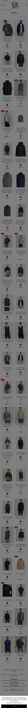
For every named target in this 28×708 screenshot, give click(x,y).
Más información (10, 702)
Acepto (14, 706)
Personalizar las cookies (17, 702)
